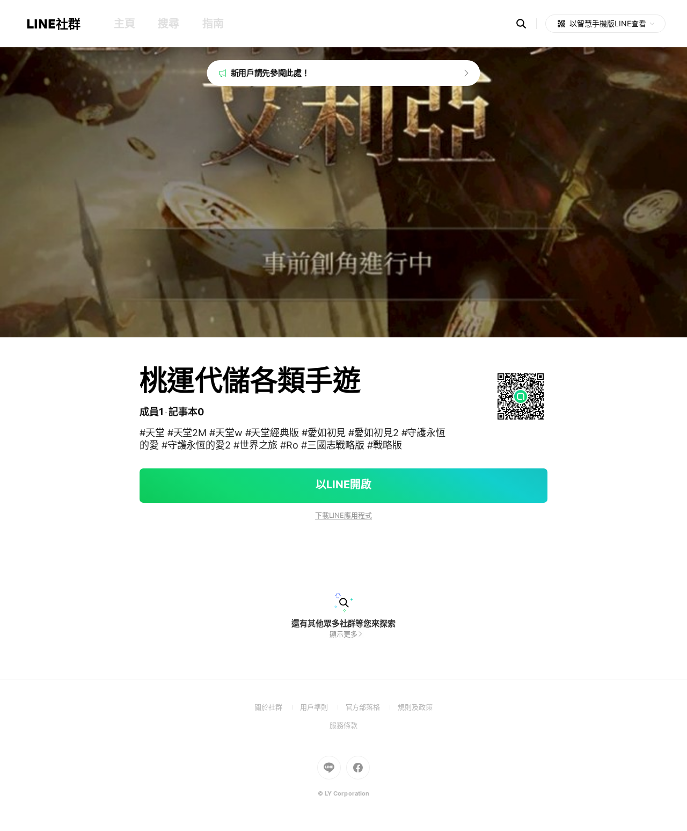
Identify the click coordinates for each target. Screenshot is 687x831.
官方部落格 (372, 707)
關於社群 (277, 707)
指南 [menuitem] (212, 23)
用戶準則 (323, 707)
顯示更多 (343, 634)
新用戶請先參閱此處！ (270, 73)
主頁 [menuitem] (124, 23)
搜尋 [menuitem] (168, 23)
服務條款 (343, 725)
